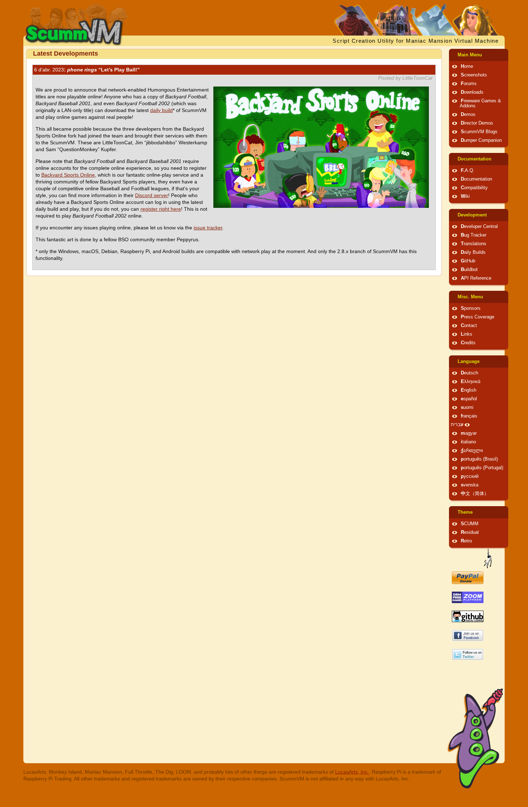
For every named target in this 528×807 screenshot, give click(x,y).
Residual (470, 532)
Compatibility (474, 187)
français (469, 416)
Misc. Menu (470, 296)
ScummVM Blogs (479, 131)
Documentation (474, 159)
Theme (465, 512)
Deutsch (469, 372)
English (468, 390)
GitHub (468, 260)
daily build (161, 110)
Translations (473, 243)
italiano (468, 441)
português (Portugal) (482, 467)
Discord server (151, 195)
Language (469, 361)
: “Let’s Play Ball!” (87, 70)
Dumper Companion (481, 140)
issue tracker (208, 227)
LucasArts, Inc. (352, 772)
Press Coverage (477, 316)
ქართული (472, 450)
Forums (469, 83)
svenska (469, 485)
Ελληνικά (471, 381)
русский (469, 476)
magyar (469, 433)
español (469, 398)
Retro (466, 541)
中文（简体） (475, 493)
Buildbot (469, 269)
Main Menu (470, 54)
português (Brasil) (479, 459)
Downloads (472, 92)
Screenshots (474, 75)
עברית (457, 424)
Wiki (465, 196)
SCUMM (469, 523)
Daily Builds (473, 252)
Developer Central (479, 226)
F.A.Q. (467, 170)
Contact (469, 325)
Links (466, 334)
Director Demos (477, 123)
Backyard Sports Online (68, 175)
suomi (467, 407)
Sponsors (471, 308)
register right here (160, 209)
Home (467, 66)
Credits (468, 342)
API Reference (476, 278)
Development (472, 215)
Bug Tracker (473, 235)
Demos (468, 114)
